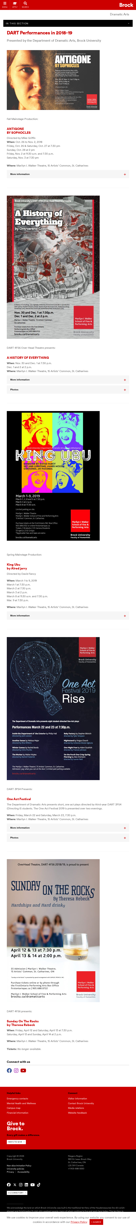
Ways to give (15, 1142)
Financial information (17, 1112)
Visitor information (77, 1098)
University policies (15, 1168)
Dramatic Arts (119, 14)
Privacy (10, 1172)
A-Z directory (15, 1193)
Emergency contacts (17, 1098)
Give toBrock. (16, 1126)
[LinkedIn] (26, 1185)
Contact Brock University (81, 1103)
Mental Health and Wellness (21, 1103)
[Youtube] (23, 1070)
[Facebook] (9, 1070)
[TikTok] (38, 1185)
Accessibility (23, 1172)
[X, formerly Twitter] (15, 1185)
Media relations (76, 1107)
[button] (68, 174)
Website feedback (77, 1112)
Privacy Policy (79, 1222)
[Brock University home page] (126, 5)
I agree (96, 1222)
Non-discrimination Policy (19, 1165)
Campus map (13, 1107)
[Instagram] (16, 1070)
